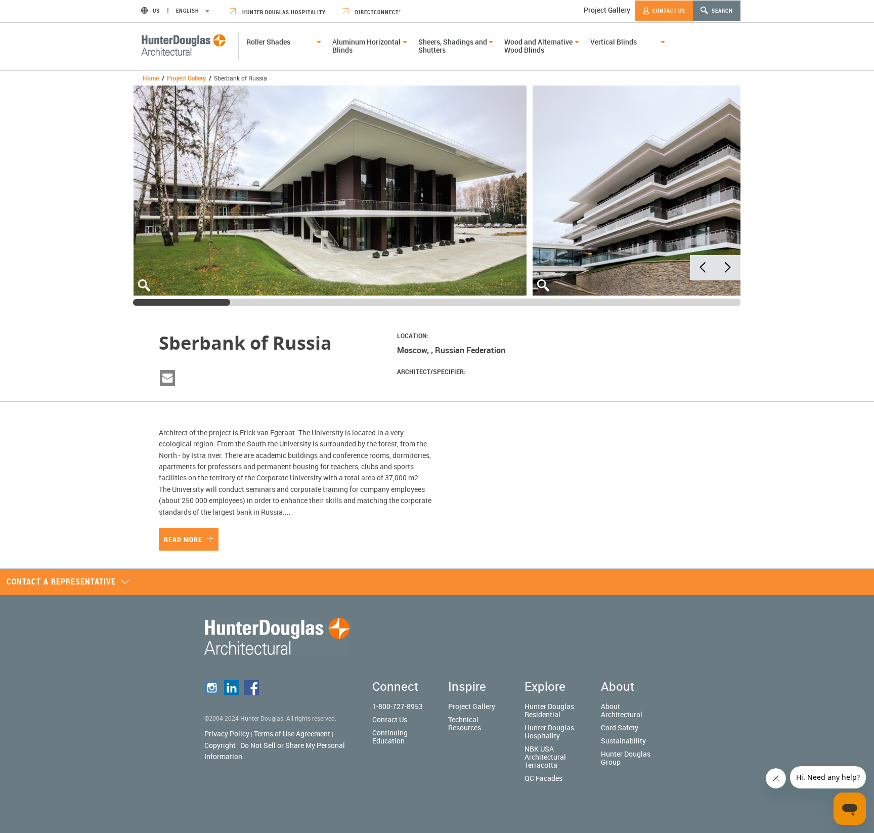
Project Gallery (607, 10)
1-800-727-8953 (397, 706)
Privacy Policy (226, 733)
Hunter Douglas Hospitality (283, 12)
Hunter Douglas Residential (549, 710)
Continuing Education (390, 736)
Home (151, 78)
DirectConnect (377, 12)
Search (721, 10)
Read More (184, 539)
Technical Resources (464, 723)
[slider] (181, 302)
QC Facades (543, 778)
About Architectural (621, 710)
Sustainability (623, 740)
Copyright (220, 745)
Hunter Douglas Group (625, 758)
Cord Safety (619, 727)
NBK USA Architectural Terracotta (545, 757)
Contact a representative (61, 581)
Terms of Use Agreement (292, 733)
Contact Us (668, 10)
